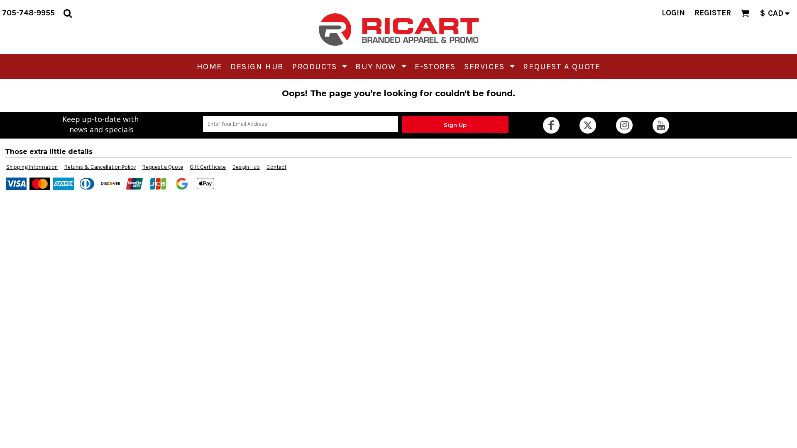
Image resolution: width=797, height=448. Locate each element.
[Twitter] (587, 125)
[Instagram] (624, 125)
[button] (67, 13)
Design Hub (246, 167)
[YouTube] (661, 125)
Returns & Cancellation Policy (100, 167)
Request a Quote (162, 167)
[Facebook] (551, 125)
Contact (276, 167)
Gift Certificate (208, 167)
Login (673, 12)
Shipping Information (32, 167)
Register (712, 12)
